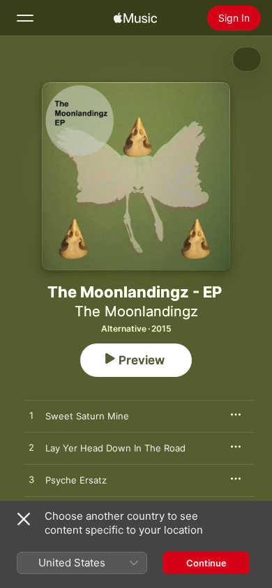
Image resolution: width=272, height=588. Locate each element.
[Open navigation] (25, 18)
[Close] (23, 519)
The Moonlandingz (136, 311)
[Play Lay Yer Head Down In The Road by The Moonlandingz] (31, 448)
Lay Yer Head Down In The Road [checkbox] (115, 448)
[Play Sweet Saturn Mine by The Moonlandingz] (31, 416)
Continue (206, 562)
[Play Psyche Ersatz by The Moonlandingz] (31, 480)
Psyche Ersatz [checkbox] (76, 480)
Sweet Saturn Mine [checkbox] (87, 415)
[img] (135, 18)
